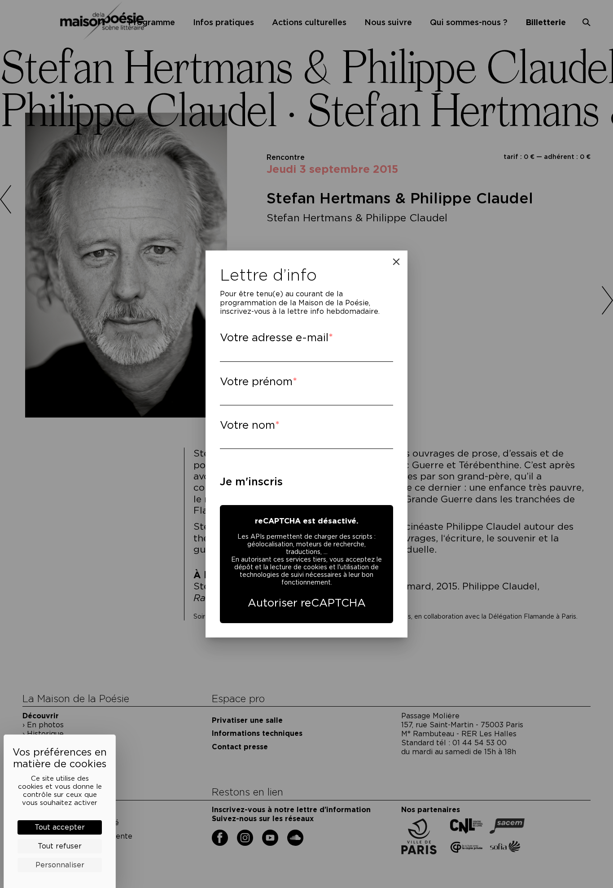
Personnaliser (59, 865)
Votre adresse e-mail (274, 337)
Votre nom (247, 424)
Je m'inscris (251, 481)
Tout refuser (60, 846)
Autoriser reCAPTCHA (307, 602)
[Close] (396, 261)
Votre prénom (256, 381)
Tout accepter (60, 827)
